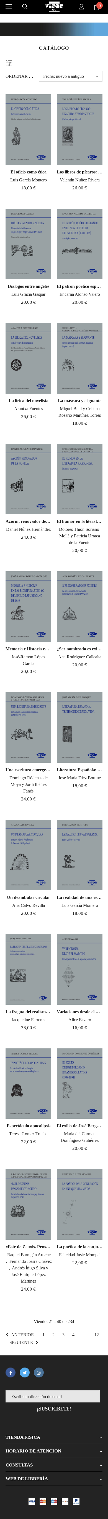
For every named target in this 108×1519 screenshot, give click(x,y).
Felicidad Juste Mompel (80, 1254)
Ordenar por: (20, 76)
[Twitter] (25, 1372)
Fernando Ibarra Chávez (30, 1261)
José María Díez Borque (79, 777)
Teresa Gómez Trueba (28, 1133)
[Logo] (54, 6)
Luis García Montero (28, 180)
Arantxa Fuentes (28, 408)
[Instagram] (39, 1372)
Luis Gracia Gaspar (28, 294)
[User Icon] (81, 7)
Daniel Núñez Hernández (28, 529)
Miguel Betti (71, 408)
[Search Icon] (25, 7)
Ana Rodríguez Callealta (79, 656)
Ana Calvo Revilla (28, 905)
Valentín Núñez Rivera (80, 180)
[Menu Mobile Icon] (9, 7)
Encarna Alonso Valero (80, 294)
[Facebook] (11, 1372)
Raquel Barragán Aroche (29, 1254)
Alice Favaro (79, 1019)
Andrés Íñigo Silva (29, 1268)
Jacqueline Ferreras (28, 1019)
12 (96, 1334)
